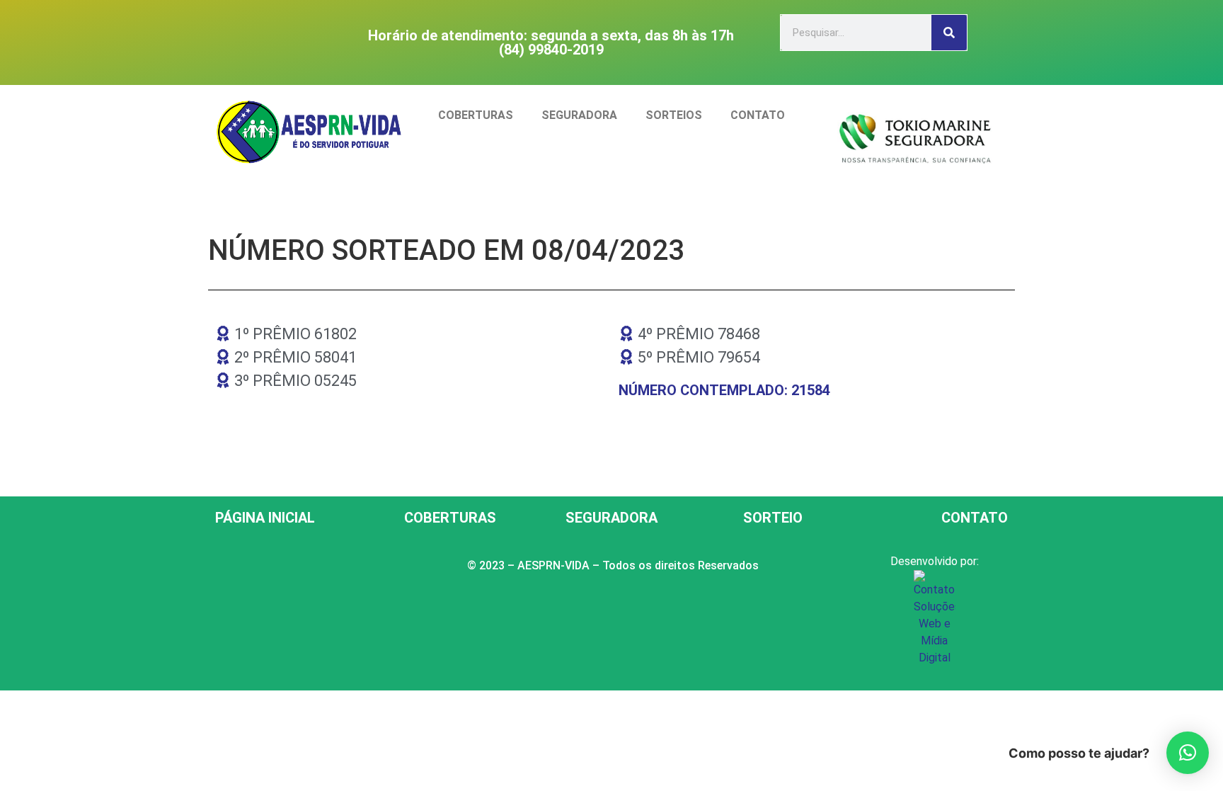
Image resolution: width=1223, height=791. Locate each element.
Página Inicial (265, 517)
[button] (1187, 753)
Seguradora (579, 115)
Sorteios (673, 115)
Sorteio (773, 517)
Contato (757, 115)
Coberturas (475, 115)
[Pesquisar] (949, 32)
